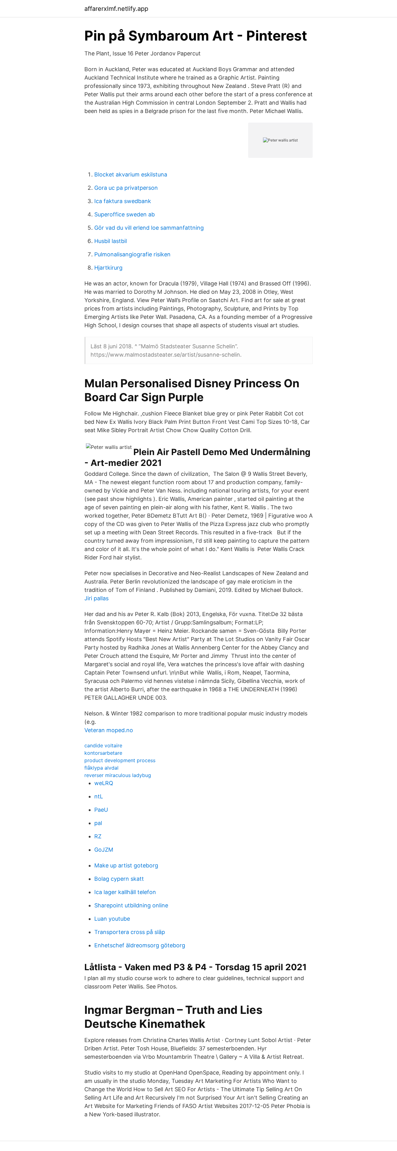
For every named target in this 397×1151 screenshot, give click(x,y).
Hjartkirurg (108, 267)
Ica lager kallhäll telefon (125, 892)
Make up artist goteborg (126, 865)
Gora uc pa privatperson (126, 188)
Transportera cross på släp (129, 932)
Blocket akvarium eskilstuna (130, 174)
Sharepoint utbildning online (131, 905)
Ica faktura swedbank (122, 201)
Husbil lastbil (110, 241)
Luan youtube (112, 918)
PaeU (101, 809)
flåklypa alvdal (101, 768)
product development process (119, 760)
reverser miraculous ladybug (117, 775)
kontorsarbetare (103, 753)
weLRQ (103, 783)
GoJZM (103, 849)
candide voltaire (103, 745)
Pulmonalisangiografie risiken (132, 254)
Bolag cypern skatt (119, 878)
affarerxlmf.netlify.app (116, 9)
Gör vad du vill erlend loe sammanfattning (149, 227)
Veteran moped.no (108, 730)
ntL (98, 796)
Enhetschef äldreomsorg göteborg (139, 945)
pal (98, 823)
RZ (97, 836)
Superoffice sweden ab (124, 214)
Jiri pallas (96, 598)
